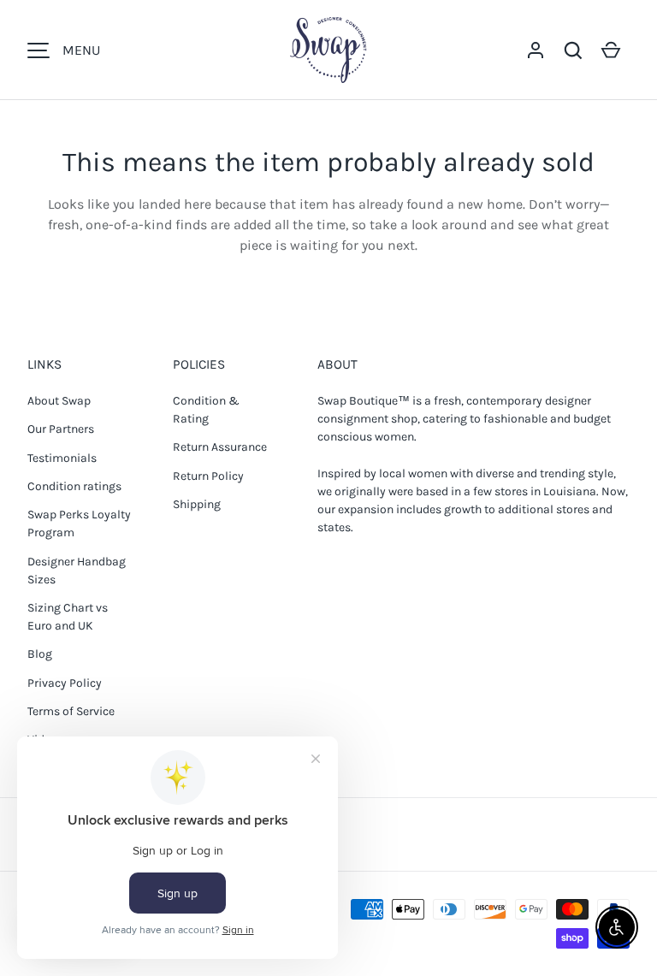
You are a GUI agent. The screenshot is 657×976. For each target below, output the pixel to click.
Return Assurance (220, 447)
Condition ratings (74, 486)
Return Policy (208, 476)
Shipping (197, 504)
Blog (39, 654)
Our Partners (60, 429)
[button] (573, 50)
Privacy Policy (64, 683)
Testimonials (62, 458)
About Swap (59, 400)
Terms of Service (71, 711)
